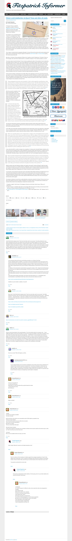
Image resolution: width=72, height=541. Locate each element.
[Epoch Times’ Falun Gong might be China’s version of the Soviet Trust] (12, 213)
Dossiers (41, 14)
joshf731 (54, 38)
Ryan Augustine (55, 34)
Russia (17, 224)
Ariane (54, 27)
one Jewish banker (40, 53)
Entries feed (54, 139)
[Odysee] (58, 107)
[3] (30, 146)
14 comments (46, 224)
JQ (45, 14)
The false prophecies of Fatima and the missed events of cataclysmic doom (58, 57)
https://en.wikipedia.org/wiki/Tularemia (15, 304)
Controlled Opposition (32, 14)
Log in (53, 138)
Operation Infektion (14, 221)
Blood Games (50, 14)
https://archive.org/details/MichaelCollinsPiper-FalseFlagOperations (21, 279)
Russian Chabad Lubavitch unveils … (58, 44)
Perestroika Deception (14, 14)
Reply (7, 252)
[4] (41, 162)
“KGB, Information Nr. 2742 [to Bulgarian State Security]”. (17, 189)
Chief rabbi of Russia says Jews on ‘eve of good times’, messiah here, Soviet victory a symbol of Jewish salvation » (27, 230)
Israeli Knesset (32, 53)
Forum (63, 14)
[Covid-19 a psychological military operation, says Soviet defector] (41, 213)
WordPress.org (54, 141)
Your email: (52, 126)
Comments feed (55, 140)
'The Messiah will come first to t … (57, 26)
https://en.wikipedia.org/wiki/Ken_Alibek (15, 306)
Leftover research (55, 30)
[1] (45, 88)
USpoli (20, 224)
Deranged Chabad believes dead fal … (58, 33)
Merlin (16, 539)
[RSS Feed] (63, 107)
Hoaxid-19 (9, 224)
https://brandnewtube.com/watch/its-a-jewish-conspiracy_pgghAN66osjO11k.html (21, 319)
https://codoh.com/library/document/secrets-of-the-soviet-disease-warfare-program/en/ (24, 301)
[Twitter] (53, 107)
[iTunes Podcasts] (56, 107)
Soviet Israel (23, 14)
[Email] (61, 107)
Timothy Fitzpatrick (15, 440)
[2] (45, 120)
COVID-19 (8, 221)
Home (7, 14)
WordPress (11, 539)
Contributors (57, 14)
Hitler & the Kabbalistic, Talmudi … (57, 37)
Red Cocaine (14, 224)
